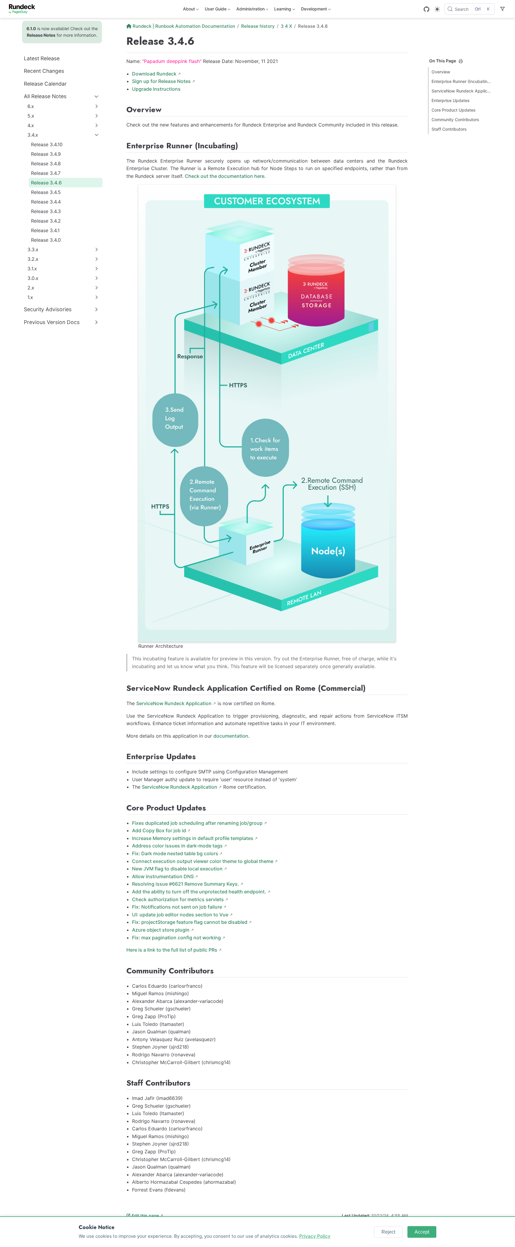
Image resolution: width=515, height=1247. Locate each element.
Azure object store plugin (161, 930)
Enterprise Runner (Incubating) (461, 81)
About (188, 10)
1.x (30, 297)
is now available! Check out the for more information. (62, 32)
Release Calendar (45, 84)
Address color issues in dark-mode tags (177, 846)
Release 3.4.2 (46, 221)
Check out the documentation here (224, 176)
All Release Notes (45, 96)
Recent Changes (44, 71)
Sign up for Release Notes (161, 81)
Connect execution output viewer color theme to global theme (202, 861)
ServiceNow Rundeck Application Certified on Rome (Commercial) (461, 90)
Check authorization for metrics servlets (178, 899)
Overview (441, 71)
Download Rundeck (154, 74)
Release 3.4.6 (46, 183)
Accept (422, 1231)
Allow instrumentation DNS (163, 876)
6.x (30, 106)
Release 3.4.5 (46, 192)
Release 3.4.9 (46, 154)
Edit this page (145, 1215)
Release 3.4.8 (46, 164)
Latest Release (42, 58)
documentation (230, 736)
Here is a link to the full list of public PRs (171, 950)
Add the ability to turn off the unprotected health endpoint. (199, 892)
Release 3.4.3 (46, 211)
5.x (30, 116)
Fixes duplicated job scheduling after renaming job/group (197, 823)
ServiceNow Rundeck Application (174, 703)
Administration (250, 10)
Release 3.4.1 (45, 230)
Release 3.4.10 (47, 144)
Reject (388, 1231)
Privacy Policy (315, 1236)
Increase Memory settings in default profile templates (192, 838)
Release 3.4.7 (46, 173)
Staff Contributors (449, 129)
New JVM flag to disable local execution (177, 869)
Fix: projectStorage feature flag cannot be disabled (189, 922)
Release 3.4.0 (46, 240)
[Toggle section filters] (502, 9)
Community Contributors (455, 119)
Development (313, 10)
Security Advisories (48, 309)
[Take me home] (24, 9)
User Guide (215, 10)
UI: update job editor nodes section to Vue (180, 915)
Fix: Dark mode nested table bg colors (175, 853)
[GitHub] (426, 9)
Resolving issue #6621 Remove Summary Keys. (185, 884)
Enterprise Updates (451, 100)
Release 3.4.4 (46, 202)
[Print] (461, 61)
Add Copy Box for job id (159, 830)
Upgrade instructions (156, 89)
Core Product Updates (454, 109)
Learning (282, 10)
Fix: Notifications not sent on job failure (177, 907)
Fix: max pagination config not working (176, 938)
